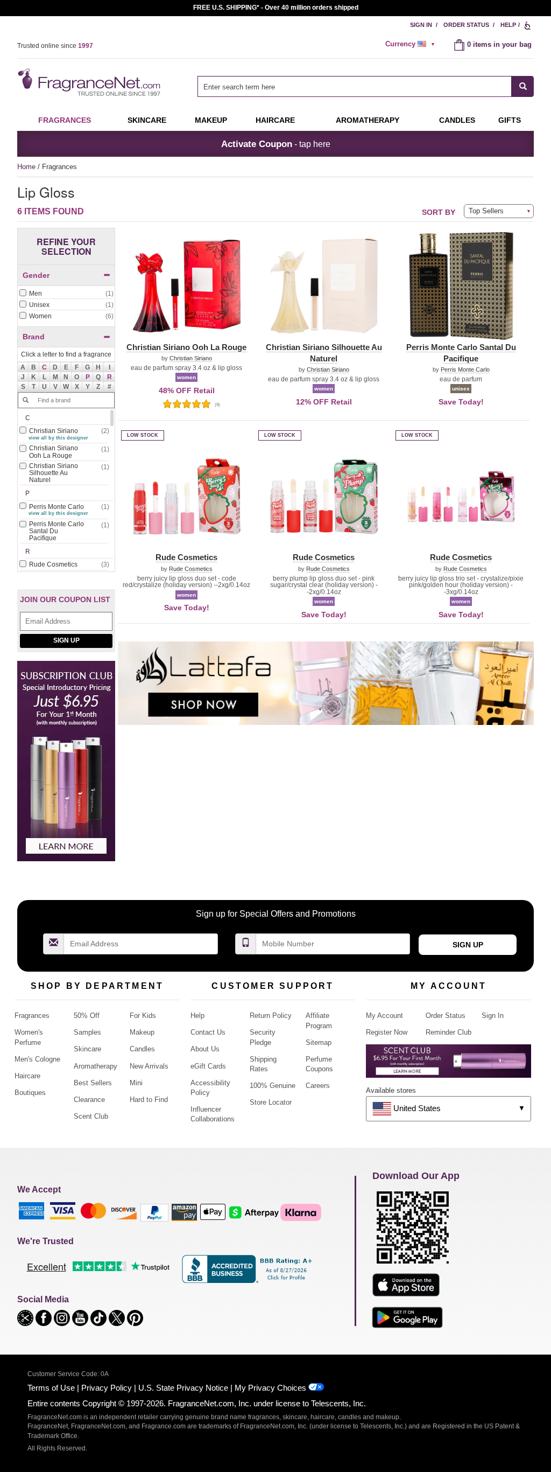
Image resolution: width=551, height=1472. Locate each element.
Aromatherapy (95, 1066)
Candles (142, 1049)
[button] (44, 367)
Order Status (466, 25)
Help (508, 25)
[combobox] (365, 86)
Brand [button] (34, 336)
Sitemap (318, 1042)
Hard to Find (149, 1100)
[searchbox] (354, 86)
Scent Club (91, 1116)
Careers (318, 1086)
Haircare (275, 120)
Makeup (211, 120)
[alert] (411, 44)
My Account (384, 1015)
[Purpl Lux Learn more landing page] (448, 1065)
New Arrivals (149, 1066)
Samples (87, 1032)
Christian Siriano (190, 358)
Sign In (421, 25)
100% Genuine (272, 1086)
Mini (136, 1083)
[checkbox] (66, 294)
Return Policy (271, 1015)
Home (26, 167)
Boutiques (30, 1093)
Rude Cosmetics (191, 569)
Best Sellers (93, 1083)
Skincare (147, 120)
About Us (205, 1049)
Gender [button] (36, 275)
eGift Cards (208, 1066)
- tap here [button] (275, 143)
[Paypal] (154, 1211)
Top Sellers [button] (486, 211)
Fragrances (64, 120)
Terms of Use (51, 1387)
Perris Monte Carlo (465, 370)
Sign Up (66, 640)
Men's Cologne (37, 1059)
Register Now (386, 1032)
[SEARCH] (523, 86)
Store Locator (271, 1102)
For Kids (143, 1015)
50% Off (87, 1015)
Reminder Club (448, 1032)
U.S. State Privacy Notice (183, 1387)
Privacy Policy (106, 1387)
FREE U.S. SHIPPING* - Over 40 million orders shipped (275, 7)
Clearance (89, 1100)
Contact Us (207, 1032)
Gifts (509, 120)
